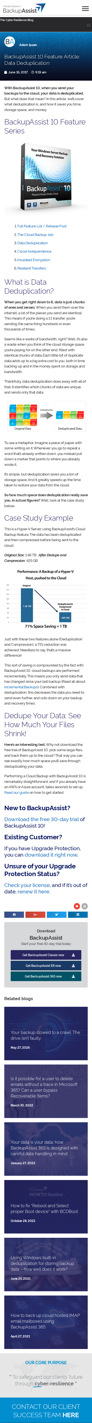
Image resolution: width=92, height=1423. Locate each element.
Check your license (27, 884)
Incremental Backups (21, 686)
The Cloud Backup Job (35, 234)
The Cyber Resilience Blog (16, 20)
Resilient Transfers (31, 267)
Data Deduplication (32, 242)
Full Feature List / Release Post (41, 225)
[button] (88, 25)
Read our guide (16, 792)
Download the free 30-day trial (41, 818)
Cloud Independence (34, 251)
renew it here (33, 891)
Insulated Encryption (33, 259)
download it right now (51, 854)
